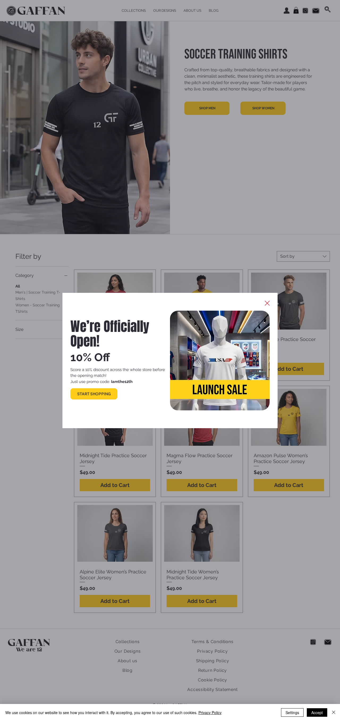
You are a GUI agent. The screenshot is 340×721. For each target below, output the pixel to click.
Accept (317, 712)
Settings (292, 712)
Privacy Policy (210, 712)
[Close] (333, 712)
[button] (267, 303)
